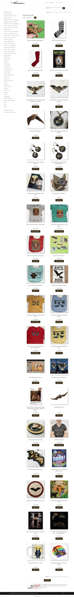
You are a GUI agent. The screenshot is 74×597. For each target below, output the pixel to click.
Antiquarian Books (7, 29)
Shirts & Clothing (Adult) (8, 98)
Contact (60, 2)
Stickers (5, 106)
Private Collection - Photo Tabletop (10, 53)
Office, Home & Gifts (7, 86)
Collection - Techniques (8, 39)
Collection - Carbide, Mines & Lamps (10, 33)
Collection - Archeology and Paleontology (11, 31)
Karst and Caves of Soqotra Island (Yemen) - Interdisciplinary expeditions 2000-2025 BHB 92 (35, 409)
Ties (4, 108)
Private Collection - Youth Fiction (10, 49)
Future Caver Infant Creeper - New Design (35, 224)
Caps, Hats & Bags (7, 55)
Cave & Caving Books (8, 13)
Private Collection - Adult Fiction (9, 47)
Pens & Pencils (6, 90)
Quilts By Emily (6, 96)
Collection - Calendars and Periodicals (11, 27)
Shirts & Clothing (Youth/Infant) (9, 100)
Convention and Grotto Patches (9, 112)
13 (68, 12)
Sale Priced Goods (7, 59)
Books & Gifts (51, 2)
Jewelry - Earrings (7, 72)
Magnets (5, 82)
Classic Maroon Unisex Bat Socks (35, 70)
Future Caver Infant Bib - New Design (35, 255)
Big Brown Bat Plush (58, 407)
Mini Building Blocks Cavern (35, 377)
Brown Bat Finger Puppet (35, 131)
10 (62, 12)
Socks (5, 104)
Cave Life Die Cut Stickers (58, 255)
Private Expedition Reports (8, 41)
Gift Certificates (6, 57)
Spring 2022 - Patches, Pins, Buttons (10, 21)
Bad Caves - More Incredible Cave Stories (59, 70)
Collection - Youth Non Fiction (9, 51)
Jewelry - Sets (6, 78)
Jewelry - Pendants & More (9, 74)
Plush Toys (6, 92)
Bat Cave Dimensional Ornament (35, 469)
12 (66, 12)
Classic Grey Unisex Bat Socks (58, 40)
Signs (5, 102)
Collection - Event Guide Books (9, 43)
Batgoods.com (46, 584)
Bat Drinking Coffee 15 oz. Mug (35, 562)
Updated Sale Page (7, 17)
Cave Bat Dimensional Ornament (35, 439)
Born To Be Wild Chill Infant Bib (35, 285)
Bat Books (6, 61)
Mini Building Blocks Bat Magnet (59, 377)
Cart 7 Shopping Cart (37, 596)
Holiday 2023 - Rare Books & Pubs (10, 15)
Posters (5, 94)
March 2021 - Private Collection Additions (11, 23)
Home (47, 2)
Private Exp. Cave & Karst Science (10, 45)
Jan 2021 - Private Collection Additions (11, 25)
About (57, 2)
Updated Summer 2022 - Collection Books (11, 19)
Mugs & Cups (6, 84)
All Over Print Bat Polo (59, 439)
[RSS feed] (63, 593)
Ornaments (6, 88)
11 (64, 12)
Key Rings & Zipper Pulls (8, 80)
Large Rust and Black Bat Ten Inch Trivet (35, 500)
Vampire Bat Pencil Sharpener (58, 193)
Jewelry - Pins (6, 76)
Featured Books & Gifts (7, 11)
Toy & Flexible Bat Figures (8, 110)
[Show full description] (43, 40)
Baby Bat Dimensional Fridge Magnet (35, 40)
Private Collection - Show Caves (10, 37)
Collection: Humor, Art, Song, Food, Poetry (11, 35)
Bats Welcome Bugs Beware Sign (59, 285)
